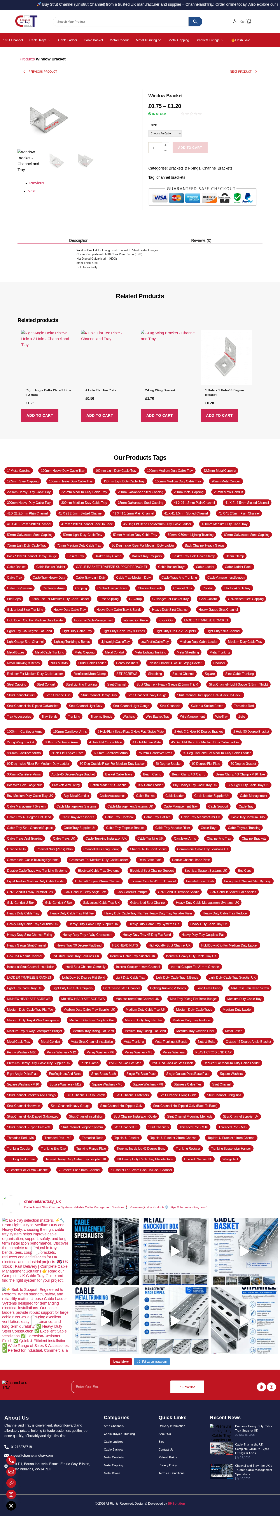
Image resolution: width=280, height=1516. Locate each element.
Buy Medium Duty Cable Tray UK (30, 795)
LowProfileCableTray (154, 641)
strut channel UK (126, 1127)
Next (31, 191)
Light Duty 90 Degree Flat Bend (83, 977)
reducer (219, 663)
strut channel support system (82, 1127)
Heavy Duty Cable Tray (70, 609)
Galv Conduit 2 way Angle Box (85, 892)
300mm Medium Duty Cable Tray (84, 502)
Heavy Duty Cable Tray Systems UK (154, 924)
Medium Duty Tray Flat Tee (143, 1020)
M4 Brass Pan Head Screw (250, 988)
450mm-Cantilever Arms (24, 753)
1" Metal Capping (18, 470)
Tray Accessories (19, 716)
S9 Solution (176, 1503)
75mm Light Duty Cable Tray (26, 545)
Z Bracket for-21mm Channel (27, 1170)
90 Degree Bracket (168, 763)
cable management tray (181, 806)
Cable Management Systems (76, 806)
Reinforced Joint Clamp (90, 674)
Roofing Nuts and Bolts (65, 1073)
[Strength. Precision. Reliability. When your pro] (244, 1320)
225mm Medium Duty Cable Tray (84, 492)
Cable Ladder (67, 40)
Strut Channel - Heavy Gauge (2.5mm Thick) (167, 684)
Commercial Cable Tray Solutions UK (203, 849)
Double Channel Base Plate (191, 860)
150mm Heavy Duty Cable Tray (71, 481)
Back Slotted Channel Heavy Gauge (32, 556)
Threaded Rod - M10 (193, 1127)
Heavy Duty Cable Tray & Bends (118, 609)
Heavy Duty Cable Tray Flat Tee (72, 913)
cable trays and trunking (179, 577)
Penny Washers (174, 1052)
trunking (74, 716)
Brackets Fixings (208, 40)
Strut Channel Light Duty (85, 706)
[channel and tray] (26, 21)
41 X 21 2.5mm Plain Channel (27, 513)
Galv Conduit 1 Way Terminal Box (30, 892)
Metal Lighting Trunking (150, 652)
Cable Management (253, 795)
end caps (14, 599)
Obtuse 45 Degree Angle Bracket (248, 1041)
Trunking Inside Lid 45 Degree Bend (141, 1148)
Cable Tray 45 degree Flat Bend (29, 817)
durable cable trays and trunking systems (37, 870)
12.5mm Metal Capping (220, 470)
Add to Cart (190, 147)
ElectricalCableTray (237, 588)
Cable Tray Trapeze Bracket (125, 828)
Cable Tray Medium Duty (248, 817)
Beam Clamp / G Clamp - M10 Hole (240, 774)
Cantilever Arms (185, 838)
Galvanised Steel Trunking (25, 609)
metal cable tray (18, 1041)
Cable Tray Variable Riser (172, 828)
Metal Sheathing (188, 652)
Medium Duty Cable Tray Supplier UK (89, 1009)
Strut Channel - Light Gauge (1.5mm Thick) (238, 684)
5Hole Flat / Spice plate (67, 753)
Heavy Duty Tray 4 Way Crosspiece (87, 934)
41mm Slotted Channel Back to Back (87, 524)
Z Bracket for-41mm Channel (79, 1170)
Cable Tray (14, 577)
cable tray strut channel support (30, 828)
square (210, 674)
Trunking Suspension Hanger (231, 1148)
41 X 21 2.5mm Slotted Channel (80, 513)
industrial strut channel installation (30, 967)
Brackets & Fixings (184, 168)
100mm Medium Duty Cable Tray (170, 470)
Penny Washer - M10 (21, 1052)
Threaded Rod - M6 (20, 1138)
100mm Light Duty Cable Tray (115, 470)
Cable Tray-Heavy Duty (49, 577)
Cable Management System (26, 806)
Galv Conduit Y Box (58, 902)
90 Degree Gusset (243, 763)
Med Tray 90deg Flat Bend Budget (193, 999)
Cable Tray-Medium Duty (133, 577)
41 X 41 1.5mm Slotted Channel (186, 513)
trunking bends (101, 716)
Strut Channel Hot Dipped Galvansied (32, 706)
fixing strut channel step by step (247, 881)
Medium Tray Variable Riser (195, 1031)
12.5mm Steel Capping (22, 481)
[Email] (11, 1472)
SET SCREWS (126, 674)
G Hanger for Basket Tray (170, 599)
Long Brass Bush (208, 988)
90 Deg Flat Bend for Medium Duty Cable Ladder (217, 753)
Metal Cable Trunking (49, 652)
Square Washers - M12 (65, 1084)
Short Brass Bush (103, 1073)
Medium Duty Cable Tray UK (145, 1009)
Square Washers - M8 (148, 1084)
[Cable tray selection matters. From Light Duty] (36, 1251)
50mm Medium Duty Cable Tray (135, 535)
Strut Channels (170, 706)
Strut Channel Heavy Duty (99, 695)
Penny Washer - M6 (100, 1052)
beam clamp (235, 556)
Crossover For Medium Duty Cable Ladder (98, 860)
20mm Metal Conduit (226, 481)
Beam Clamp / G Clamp (188, 774)
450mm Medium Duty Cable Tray (224, 524)
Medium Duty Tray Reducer (192, 1020)
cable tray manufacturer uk (200, 817)
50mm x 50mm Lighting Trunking (190, 535)
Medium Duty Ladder (237, 1009)
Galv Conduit (208, 599)
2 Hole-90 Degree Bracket (251, 731)
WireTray (221, 716)
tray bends (49, 716)
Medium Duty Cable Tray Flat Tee (30, 1009)
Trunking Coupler (18, 1148)
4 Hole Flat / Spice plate (105, 742)
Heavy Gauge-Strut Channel (218, 609)
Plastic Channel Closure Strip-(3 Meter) (175, 663)
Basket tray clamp (108, 556)
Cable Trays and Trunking (24, 838)
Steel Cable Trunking (239, 674)
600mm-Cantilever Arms (111, 753)
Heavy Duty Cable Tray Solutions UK (32, 924)
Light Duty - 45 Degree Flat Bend (29, 631)
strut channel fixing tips (224, 1095)
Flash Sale (242, 40)
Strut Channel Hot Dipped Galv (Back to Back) (209, 695)
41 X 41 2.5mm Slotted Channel (29, 524)
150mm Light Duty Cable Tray (124, 481)
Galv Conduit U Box (20, 902)
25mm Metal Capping (188, 492)
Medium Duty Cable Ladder (198, 641)
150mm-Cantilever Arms (70, 731)
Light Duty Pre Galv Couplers (72, 988)
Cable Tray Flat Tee (157, 817)
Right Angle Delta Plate (22, 1073)
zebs (241, 716)
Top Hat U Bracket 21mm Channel (173, 1138)
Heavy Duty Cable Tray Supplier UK (93, 924)
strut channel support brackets (29, 1127)
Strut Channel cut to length (85, 1095)
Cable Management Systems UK (130, 806)
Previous (36, 183)
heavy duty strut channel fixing (29, 934)
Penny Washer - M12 (61, 1052)
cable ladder (205, 567)
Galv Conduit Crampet (132, 892)
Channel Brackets (217, 168)
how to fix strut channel (24, 956)
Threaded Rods (92, 1138)
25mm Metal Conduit (228, 492)
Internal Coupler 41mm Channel (138, 967)
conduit (208, 588)
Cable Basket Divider (50, 567)
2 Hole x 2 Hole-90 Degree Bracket (198, 731)
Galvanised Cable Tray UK (101, 902)
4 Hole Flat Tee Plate (147, 742)
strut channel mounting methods (189, 1116)
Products (27, 59)
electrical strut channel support (152, 870)
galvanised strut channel (147, 902)
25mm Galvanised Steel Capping (140, 492)
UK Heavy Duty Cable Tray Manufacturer (145, 1159)
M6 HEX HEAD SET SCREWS (29, 999)
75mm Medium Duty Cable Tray (79, 545)
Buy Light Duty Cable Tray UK (248, 785)
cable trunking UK (150, 838)
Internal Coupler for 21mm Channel (194, 967)
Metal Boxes (15, 652)
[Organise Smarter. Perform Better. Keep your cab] (244, 1251)
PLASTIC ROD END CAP (213, 1052)
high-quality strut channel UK (170, 945)
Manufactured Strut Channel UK (137, 999)
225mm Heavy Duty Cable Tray (29, 492)
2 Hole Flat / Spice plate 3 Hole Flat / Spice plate (131, 731)
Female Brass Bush (200, 881)
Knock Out (166, 620)
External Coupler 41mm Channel (153, 881)
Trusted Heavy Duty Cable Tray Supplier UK (76, 1159)
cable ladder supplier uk (211, 795)
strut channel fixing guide (178, 1095)
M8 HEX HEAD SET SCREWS (83, 999)
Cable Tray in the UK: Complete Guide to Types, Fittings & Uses (252, 1449)
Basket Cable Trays (118, 774)
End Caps (245, 870)
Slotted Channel (183, 674)
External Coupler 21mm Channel (97, 881)
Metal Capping (178, 40)
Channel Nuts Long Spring (101, 849)
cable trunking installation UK (106, 838)
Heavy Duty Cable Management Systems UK (207, 902)
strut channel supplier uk (240, 1116)
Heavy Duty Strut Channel (170, 609)
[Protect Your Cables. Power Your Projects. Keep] (105, 1320)
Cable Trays (38, 40)
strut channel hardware (23, 1106)
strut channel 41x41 (21, 695)
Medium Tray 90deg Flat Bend (145, 1031)
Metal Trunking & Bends (23, 663)
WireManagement (192, 716)
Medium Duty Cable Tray (245, 641)
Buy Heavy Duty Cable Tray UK (195, 785)
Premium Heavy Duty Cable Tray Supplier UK (38, 1063)
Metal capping (84, 652)
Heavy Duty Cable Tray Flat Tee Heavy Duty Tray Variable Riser (148, 913)
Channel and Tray (219, 838)
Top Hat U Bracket (126, 1138)
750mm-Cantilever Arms (155, 753)
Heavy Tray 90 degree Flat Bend (79, 945)
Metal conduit (50, 1041)
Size (153, 125)
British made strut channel (108, 785)
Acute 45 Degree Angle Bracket (72, 774)
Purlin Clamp (89, 1063)
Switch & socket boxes (207, 706)
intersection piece (135, 620)
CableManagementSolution (226, 577)
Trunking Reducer (188, 1148)
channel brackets (170, 177)
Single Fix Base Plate (141, 1073)
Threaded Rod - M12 (233, 1127)
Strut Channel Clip (58, 695)
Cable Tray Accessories (78, 817)
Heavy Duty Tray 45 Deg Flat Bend (147, 934)
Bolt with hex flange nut (24, 785)
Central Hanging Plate (112, 588)
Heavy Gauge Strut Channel (26, 945)
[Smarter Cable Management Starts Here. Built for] (174, 1320)
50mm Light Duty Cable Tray (82, 535)
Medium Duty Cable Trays (194, 1009)
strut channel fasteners (132, 1095)
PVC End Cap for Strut (125, 1063)
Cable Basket (93, 40)
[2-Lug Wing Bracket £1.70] (168, 359)
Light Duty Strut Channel (223, 631)
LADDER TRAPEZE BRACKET (206, 620)
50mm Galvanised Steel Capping (29, 535)
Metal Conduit (119, 40)
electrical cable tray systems (98, 870)
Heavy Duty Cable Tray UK (209, 924)
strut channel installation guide (135, 1116)
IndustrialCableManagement (93, 620)
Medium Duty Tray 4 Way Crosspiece (33, 1020)
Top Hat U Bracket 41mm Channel (231, 1138)
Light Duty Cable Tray (77, 631)
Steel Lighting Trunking (81, 684)
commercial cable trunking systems (33, 860)
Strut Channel (13, 40)
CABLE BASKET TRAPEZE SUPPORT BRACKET (111, 567)
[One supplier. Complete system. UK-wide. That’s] (105, 1251)
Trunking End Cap (53, 1148)
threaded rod (244, 706)
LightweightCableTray (115, 641)
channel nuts (182, 588)
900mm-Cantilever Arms (24, 774)
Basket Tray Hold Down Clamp (193, 556)
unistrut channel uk (198, 1159)
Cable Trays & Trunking (244, 828)
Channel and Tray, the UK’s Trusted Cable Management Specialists (253, 1470)
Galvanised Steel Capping (246, 599)
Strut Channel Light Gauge (131, 706)
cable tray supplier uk (79, 828)
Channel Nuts (16, 849)
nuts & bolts (59, 663)
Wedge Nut (230, 1159)
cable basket (16, 567)
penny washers (127, 663)
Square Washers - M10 (23, 1084)
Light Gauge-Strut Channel (25, 641)
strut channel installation (86, 1116)
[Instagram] (271, 1387)
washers (129, 716)
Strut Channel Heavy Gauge (147, 695)
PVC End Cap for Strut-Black (172, 1063)
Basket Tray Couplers (147, 556)
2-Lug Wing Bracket (20, 742)
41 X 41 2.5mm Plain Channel (239, 513)
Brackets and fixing (66, 785)
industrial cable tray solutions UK (75, 956)
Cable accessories (112, 795)
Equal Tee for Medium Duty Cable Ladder (60, 599)
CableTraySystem (19, 588)
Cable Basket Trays (171, 567)
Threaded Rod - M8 (57, 1138)
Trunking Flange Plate (91, 1148)
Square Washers (231, 1073)
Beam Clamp (152, 774)
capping (81, 588)
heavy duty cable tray (23, 913)
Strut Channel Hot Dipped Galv (121, 1106)
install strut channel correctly (85, 967)
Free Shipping (109, 599)
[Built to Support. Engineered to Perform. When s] (36, 1320)
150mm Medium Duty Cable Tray (178, 481)
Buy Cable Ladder (150, 785)
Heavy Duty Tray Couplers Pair (203, 934)
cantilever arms (54, 588)
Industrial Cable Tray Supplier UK (132, 956)
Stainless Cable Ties (188, 1084)
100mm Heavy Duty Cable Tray (63, 470)
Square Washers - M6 (107, 1084)
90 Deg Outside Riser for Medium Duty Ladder (112, 763)
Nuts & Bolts (206, 1041)
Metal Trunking (146, 40)
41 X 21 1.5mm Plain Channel (194, 502)
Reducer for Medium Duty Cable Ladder (35, 674)
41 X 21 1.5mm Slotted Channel (247, 502)
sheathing (155, 674)
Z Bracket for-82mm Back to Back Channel (141, 1170)
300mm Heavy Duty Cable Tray (29, 502)
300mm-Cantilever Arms (62, 742)
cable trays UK (64, 838)
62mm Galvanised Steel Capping (246, 535)
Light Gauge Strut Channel (121, 988)
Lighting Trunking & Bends (72, 641)
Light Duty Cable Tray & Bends (124, 631)
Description (78, 240)
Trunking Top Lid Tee (21, 1159)
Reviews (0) (201, 240)
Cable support (218, 806)
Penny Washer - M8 (138, 1052)
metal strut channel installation (92, 1041)
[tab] (79, 240)
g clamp (135, 599)
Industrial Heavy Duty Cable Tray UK (191, 956)
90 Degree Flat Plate (206, 763)
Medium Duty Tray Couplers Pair (91, 1020)
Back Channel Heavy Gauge (204, 545)
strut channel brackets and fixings (31, 1095)
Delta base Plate (149, 860)
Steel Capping (16, 684)
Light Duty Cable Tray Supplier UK (232, 977)
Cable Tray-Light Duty (90, 577)
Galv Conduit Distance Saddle (178, 892)
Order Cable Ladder (91, 663)
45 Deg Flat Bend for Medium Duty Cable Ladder (157, 524)
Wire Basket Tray (158, 716)
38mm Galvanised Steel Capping (140, 502)
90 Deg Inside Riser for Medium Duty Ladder (143, 545)
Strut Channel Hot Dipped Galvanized (32, 1116)
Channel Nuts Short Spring (148, 849)
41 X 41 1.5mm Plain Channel (133, 513)
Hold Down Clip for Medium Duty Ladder (35, 620)
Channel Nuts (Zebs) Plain (55, 849)
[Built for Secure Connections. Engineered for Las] (174, 1251)
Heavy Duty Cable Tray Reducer (225, 913)
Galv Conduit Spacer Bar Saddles (233, 892)
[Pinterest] (261, 1387)
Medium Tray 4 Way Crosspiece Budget (34, 1031)
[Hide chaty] (11, 1506)
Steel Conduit (46, 684)
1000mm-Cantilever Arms (24, 731)
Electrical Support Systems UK (205, 870)
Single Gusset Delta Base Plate (187, 1073)
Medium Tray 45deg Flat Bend (93, 1031)
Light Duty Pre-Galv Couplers (176, 631)
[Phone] (11, 1460)
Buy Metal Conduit (76, 795)
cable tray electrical (119, 817)
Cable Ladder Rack (238, 567)
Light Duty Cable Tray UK (24, 988)
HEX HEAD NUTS (125, 945)
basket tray (75, 556)
